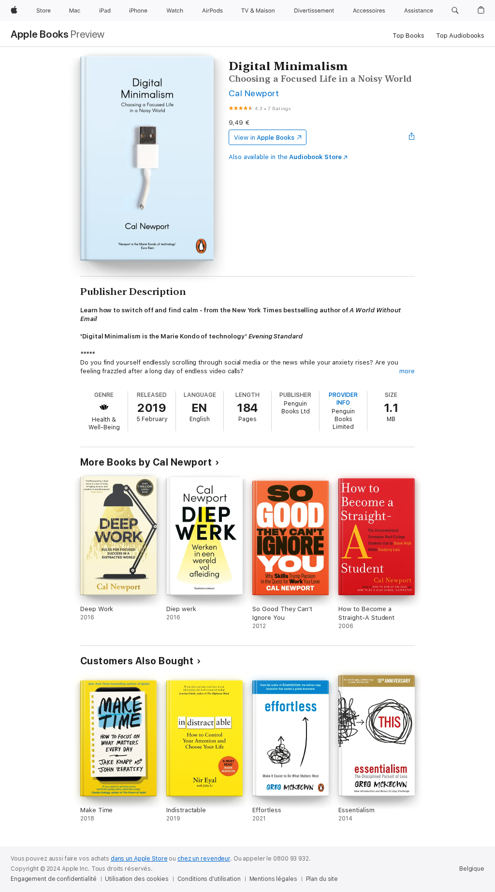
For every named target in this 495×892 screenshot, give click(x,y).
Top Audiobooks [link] (460, 35)
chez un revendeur (203, 858)
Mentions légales (273, 879)
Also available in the (285, 157)
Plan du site (322, 879)
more (407, 371)
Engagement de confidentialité (54, 879)
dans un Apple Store (139, 858)
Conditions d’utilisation (209, 879)
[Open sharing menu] (412, 137)
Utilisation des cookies (136, 879)
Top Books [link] (408, 35)
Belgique (471, 868)
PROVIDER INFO (343, 399)
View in (264, 137)
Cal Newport (254, 93)
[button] (455, 10)
